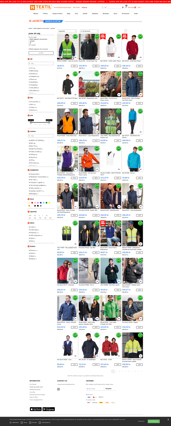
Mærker (35, 13)
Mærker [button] (33, 131)
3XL (35, 218)
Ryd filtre (41, 53)
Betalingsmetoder (35, 389)
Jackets (85, 13)
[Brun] (35, 206)
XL (47, 215)
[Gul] (49, 203)
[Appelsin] (29, 206)
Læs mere (122, 419)
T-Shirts (45, 13)
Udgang (84, 7)
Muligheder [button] (34, 170)
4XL (40, 218)
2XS (30, 215)
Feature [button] (32, 246)
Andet (136, 13)
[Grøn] (46, 203)
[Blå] (41, 203)
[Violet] (38, 203)
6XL (50, 218)
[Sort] (38, 206)
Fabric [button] (32, 223)
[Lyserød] (35, 203)
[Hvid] (32, 206)
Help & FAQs (34, 397)
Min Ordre (76, 7)
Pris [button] (31, 115)
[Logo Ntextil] (41, 7)
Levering (32, 392)
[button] (123, 7)
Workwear (106, 13)
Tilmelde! (108, 388)
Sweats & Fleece (57, 13)
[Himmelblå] (44, 203)
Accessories (125, 13)
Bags (68, 13)
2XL (30, 218)
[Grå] (41, 206)
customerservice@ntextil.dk (66, 384)
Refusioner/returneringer (37, 394)
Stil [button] (31, 59)
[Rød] (32, 203)
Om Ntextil (33, 384)
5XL (45, 218)
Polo (76, 13)
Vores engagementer (36, 400)
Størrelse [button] (33, 212)
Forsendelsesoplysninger (62, 7)
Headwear (95, 13)
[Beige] (29, 203)
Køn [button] (31, 97)
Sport (115, 13)
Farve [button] (32, 199)
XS (35, 215)
